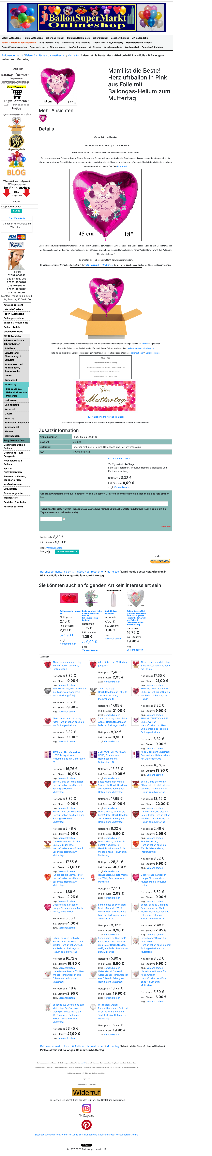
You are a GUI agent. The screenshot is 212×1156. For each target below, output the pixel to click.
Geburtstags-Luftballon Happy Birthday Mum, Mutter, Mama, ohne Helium (69, 908)
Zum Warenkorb (17, 218)
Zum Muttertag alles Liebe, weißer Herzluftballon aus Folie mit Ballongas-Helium (112, 722)
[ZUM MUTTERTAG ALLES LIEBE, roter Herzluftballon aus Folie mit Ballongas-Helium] (135, 691)
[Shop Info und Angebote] (16, 180)
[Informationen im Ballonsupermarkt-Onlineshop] (16, 108)
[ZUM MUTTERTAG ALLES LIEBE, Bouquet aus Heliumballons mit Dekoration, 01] (46, 754)
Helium (145, 343)
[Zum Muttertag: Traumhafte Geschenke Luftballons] (105, 395)
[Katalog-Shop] (15, 74)
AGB (83, 1063)
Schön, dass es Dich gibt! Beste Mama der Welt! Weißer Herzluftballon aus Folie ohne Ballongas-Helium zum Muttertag (155, 911)
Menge (44, 551)
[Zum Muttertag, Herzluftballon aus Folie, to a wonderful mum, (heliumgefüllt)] (46, 691)
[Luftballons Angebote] (16, 159)
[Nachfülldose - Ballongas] (114, 599)
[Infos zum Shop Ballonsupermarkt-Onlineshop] (16, 68)
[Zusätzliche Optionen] (16, 244)
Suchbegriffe (52, 1134)
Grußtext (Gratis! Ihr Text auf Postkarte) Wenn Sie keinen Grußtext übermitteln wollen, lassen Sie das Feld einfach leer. (104, 495)
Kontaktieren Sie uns (127, 1134)
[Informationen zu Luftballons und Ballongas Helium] (16, 114)
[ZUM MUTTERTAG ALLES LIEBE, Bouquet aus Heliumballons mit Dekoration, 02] (92, 754)
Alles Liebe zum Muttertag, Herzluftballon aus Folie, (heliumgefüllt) (67, 665)
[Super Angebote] (16, 142)
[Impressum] (15, 78)
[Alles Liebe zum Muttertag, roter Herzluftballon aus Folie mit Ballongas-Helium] (46, 721)
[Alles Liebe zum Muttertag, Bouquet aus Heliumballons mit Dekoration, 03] (135, 754)
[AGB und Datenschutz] (16, 104)
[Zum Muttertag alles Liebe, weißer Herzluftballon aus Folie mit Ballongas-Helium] (92, 721)
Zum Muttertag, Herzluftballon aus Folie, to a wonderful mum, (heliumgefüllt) (69, 692)
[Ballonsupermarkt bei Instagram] (86, 1111)
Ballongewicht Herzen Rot (70, 612)
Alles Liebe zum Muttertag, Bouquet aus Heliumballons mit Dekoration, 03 (155, 755)
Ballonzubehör (137, 353)
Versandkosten (122, 487)
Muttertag (74, 55)
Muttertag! (122, 166)
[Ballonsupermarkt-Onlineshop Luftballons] (86, 17)
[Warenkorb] (16, 93)
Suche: (16, 201)
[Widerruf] (86, 1091)
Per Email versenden (119, 458)
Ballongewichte (153, 353)
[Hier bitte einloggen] (16, 100)
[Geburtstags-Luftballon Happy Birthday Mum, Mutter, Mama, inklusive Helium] (135, 877)
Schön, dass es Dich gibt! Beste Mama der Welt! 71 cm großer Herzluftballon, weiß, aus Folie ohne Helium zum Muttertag (113, 945)
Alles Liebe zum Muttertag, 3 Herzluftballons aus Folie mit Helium (155, 665)
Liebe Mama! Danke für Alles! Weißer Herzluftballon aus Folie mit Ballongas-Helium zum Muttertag (156, 945)
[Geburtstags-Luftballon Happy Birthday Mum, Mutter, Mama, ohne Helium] (46, 907)
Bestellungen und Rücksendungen (97, 1134)
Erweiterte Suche (68, 1134)
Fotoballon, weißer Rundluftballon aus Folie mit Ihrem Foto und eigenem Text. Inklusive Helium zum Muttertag (113, 1011)
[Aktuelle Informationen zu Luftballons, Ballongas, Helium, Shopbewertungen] (16, 184)
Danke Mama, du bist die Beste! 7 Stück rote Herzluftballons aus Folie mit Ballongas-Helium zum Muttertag (112, 848)
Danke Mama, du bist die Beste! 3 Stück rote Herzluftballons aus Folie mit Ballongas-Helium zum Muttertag (68, 848)
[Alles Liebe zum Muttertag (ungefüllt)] (92, 664)
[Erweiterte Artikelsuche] (15, 81)
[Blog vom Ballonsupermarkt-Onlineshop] (16, 172)
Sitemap (39, 1134)
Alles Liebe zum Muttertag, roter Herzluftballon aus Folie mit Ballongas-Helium (68, 722)
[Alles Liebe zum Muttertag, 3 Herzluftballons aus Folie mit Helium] (135, 664)
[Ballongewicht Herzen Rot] (69, 599)
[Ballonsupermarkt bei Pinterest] (86, 1124)
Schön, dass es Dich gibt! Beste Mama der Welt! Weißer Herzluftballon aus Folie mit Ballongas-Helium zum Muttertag (112, 911)
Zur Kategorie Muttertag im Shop (106, 416)
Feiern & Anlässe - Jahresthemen (45, 55)
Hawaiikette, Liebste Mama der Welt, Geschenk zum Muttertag (113, 878)
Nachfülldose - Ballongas (111, 612)
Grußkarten (107, 265)
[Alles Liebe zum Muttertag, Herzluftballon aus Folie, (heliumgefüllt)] (46, 664)
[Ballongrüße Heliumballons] (16, 124)
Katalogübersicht (92, 265)
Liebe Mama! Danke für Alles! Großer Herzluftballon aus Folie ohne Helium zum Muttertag (153, 978)
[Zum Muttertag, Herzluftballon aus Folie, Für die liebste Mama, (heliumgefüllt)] (135, 844)
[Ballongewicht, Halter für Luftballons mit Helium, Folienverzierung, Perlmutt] (92, 599)
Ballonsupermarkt (12, 55)
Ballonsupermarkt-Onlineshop (140, 348)
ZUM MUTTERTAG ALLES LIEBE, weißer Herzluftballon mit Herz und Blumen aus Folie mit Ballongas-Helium (154, 725)
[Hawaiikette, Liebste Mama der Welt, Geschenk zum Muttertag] (92, 877)
